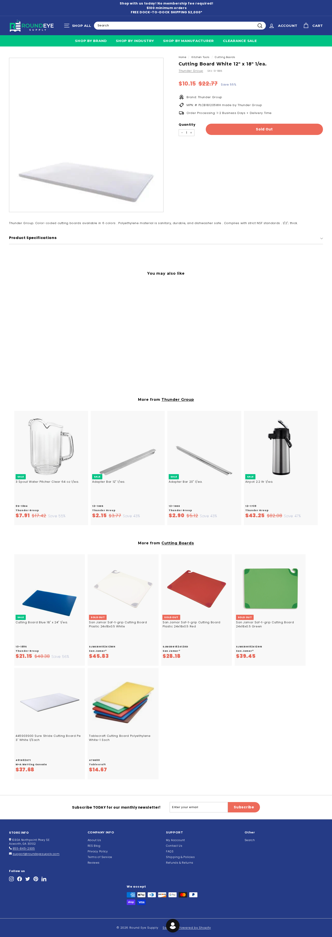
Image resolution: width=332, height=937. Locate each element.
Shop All (78, 26)
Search (250, 840)
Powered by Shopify (195, 927)
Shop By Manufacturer (188, 41)
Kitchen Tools (201, 57)
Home (182, 57)
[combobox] (180, 25)
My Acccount (175, 840)
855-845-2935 (24, 848)
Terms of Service (100, 857)
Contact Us (174, 846)
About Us (94, 840)
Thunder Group (191, 71)
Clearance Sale (240, 41)
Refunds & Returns (179, 863)
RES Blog (94, 846)
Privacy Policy (98, 851)
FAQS (170, 851)
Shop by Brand (91, 41)
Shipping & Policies (180, 857)
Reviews (94, 863)
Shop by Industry (135, 41)
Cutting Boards (225, 57)
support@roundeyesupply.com (36, 854)
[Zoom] (86, 135)
